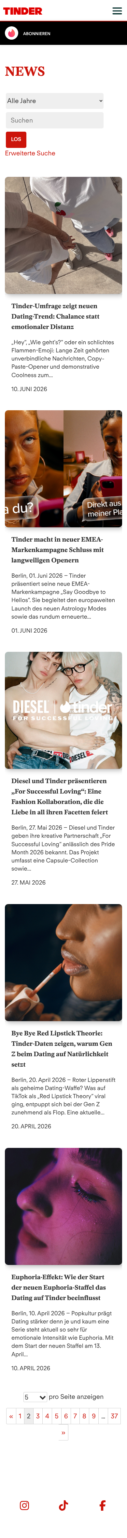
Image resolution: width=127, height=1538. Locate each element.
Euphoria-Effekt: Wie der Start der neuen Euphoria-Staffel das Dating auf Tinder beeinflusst (58, 1287)
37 (114, 1416)
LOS (16, 139)
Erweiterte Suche (30, 153)
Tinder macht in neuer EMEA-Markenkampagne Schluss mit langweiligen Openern (57, 549)
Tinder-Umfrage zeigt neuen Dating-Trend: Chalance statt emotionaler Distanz (55, 316)
